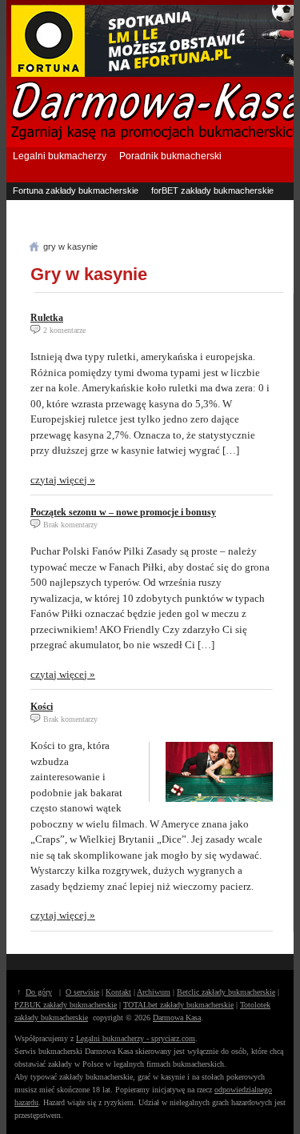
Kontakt (118, 992)
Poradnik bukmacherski (170, 156)
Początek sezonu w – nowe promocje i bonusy (123, 512)
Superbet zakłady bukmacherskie (78, 206)
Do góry (39, 992)
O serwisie (82, 992)
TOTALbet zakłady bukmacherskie (178, 1004)
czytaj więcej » (62, 480)
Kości (41, 706)
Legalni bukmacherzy (59, 156)
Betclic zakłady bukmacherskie (226, 992)
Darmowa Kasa (177, 1017)
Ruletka (46, 317)
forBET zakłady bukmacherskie (212, 190)
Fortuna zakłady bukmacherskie (75, 190)
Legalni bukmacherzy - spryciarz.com (135, 1038)
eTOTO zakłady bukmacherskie (75, 222)
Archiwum (153, 992)
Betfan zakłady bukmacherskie (216, 206)
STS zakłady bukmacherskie (207, 222)
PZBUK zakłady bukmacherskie (65, 1004)
